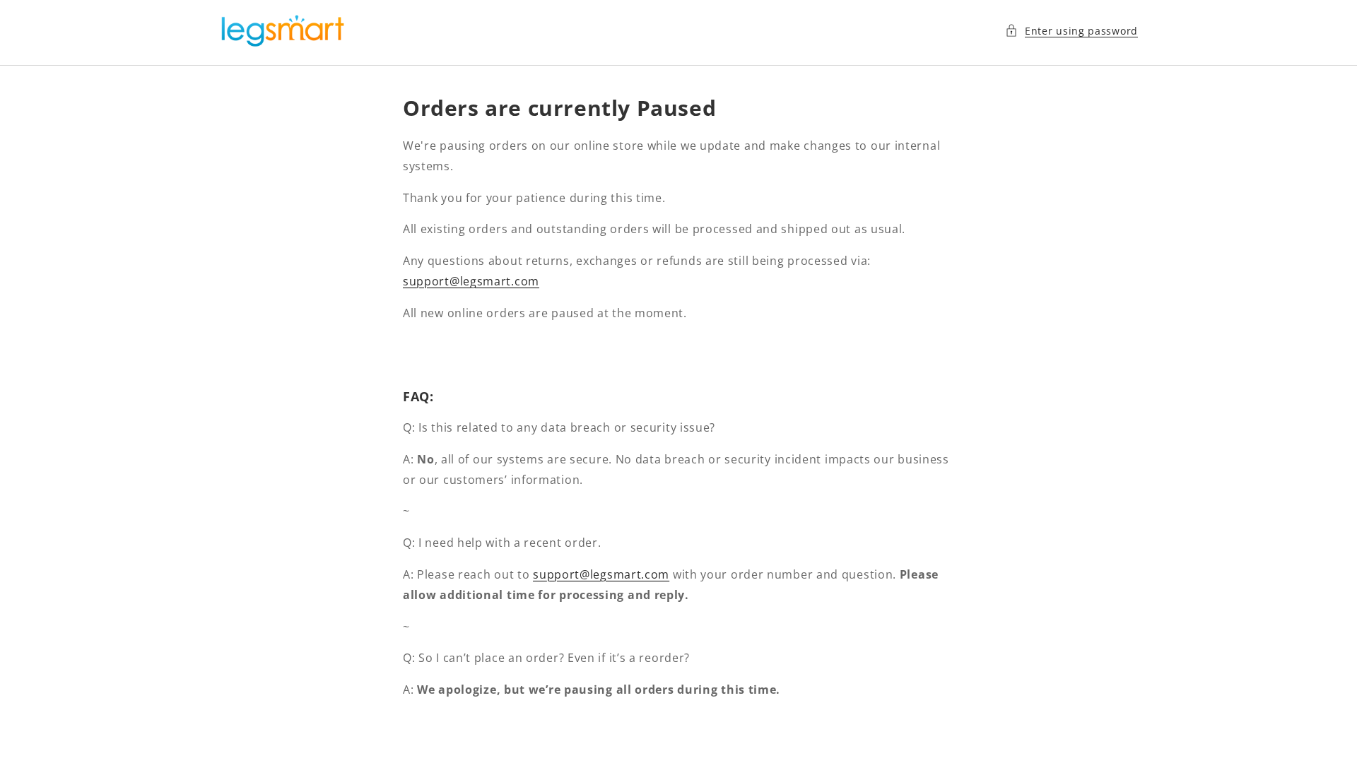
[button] (1071, 31)
